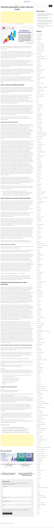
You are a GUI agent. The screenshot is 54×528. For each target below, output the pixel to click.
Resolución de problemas (42, 428)
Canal (38, 85)
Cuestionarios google (41, 151)
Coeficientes (39, 119)
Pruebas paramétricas (41, 401)
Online (38, 361)
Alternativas (39, 39)
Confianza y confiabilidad (42, 134)
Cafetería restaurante (41, 77)
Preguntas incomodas (41, 388)
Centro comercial (40, 96)
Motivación (39, 336)
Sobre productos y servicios (42, 455)
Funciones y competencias (42, 245)
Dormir (38, 180)
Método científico (40, 323)
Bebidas (38, 68)
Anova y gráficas (40, 50)
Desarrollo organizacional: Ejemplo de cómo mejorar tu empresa (25, 464)
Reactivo (38, 409)
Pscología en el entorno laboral (43, 403)
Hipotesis (39, 266)
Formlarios (39, 235)
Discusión (39, 174)
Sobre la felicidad (40, 453)
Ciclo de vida (39, 104)
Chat (38, 98)
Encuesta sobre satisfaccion (42, 197)
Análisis (38, 41)
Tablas (38, 466)
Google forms (39, 258)
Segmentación (40, 436)
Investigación (39, 291)
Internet (38, 289)
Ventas (38, 506)
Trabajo (38, 493)
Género (38, 251)
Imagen (38, 270)
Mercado (39, 321)
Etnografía (39, 218)
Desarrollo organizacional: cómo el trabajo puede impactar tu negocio (15, 428)
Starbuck (39, 464)
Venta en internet (40, 502)
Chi (37, 100)
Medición (39, 314)
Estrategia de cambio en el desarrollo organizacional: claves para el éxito (16, 432)
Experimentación (40, 224)
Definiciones (39, 163)
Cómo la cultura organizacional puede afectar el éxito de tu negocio (9, 464)
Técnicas (38, 472)
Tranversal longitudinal (41, 497)
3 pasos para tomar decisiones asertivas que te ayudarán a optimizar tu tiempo (44, 21)
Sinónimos (39, 441)
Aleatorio (39, 37)
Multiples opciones (40, 342)
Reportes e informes (41, 424)
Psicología (39, 405)
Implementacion (40, 272)
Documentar (39, 178)
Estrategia (39, 211)
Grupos (38, 262)
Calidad (38, 81)
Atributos (39, 62)
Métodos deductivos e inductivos (43, 331)
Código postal (39, 115)
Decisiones (39, 161)
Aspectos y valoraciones (41, 58)
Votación (39, 508)
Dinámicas (39, 172)
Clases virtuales (40, 106)
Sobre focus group (40, 451)
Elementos (39, 190)
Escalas (38, 207)
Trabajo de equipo (40, 495)
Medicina (39, 312)
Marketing (39, 308)
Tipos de (38, 491)
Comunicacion (40, 129)
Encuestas (39, 199)
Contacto (39, 140)
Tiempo (38, 483)
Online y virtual (40, 363)
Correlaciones (39, 142)
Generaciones (39, 247)
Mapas (38, 306)
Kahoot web (39, 296)
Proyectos (39, 399)
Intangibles (39, 287)
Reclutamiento (40, 411)
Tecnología (39, 474)
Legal (8, 523)
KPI (38, 298)
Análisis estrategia (40, 47)
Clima (38, 111)
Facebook (39, 226)
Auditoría (39, 64)
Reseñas (38, 426)
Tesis (38, 479)
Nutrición (39, 354)
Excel (38, 222)
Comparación (39, 123)
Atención (39, 60)
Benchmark (39, 71)
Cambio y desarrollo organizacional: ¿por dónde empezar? (13, 427)
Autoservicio (39, 66)
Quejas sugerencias (41, 407)
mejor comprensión (41, 317)
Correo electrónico (6, 501)
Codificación (39, 113)
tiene (38, 489)
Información (39, 283)
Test (38, 481)
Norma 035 (39, 350)
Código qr (39, 117)
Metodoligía (39, 327)
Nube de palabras (40, 352)
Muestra (38, 340)
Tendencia (39, 478)
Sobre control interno (41, 449)
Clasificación (39, 108)
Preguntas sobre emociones (42, 390)
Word (38, 512)
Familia (38, 230)
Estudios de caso (40, 216)
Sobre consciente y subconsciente (43, 447)
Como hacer (39, 121)
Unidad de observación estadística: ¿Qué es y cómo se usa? (45, 26)
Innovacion (39, 285)
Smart (38, 445)
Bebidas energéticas (41, 69)
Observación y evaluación (42, 359)
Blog (38, 75)
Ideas (38, 268)
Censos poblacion (40, 94)
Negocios (39, 348)
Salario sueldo (40, 432)
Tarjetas (38, 468)
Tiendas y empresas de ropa (42, 487)
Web (3, 505)
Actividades (39, 33)
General (38, 249)
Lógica (38, 302)
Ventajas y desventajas (41, 504)
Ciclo (38, 102)
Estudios (38, 214)
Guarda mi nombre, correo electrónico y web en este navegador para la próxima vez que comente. (16, 511)
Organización (39, 371)
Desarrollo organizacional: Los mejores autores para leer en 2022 (14, 430)
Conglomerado (40, 136)
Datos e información (41, 155)
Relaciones (39, 420)
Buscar (50, 5)
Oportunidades (40, 367)
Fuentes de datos (40, 243)
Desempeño (39, 167)
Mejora (38, 319)
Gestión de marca (40, 254)
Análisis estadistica (40, 45)
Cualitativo (39, 148)
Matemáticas (39, 310)
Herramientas (39, 264)
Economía (39, 182)
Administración (40, 35)
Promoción (39, 396)
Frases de (39, 241)
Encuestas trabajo (40, 201)
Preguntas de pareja (41, 386)
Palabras (38, 373)
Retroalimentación (40, 430)
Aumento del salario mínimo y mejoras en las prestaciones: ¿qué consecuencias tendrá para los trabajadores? (45, 14)
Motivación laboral (40, 338)
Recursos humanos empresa (42, 415)
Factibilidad (39, 228)
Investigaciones (40, 293)
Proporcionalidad (40, 397)
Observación (39, 357)
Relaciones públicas (41, 422)
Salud (38, 434)
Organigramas (40, 369)
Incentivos (39, 275)
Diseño (38, 176)
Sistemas (39, 443)
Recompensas (40, 413)
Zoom (38, 514)
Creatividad (39, 146)
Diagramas (39, 169)
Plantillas (39, 378)
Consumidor (39, 138)
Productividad (40, 394)
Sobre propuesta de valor (42, 457)
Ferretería (39, 232)
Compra (38, 125)
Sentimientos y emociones (42, 439)
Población (39, 380)
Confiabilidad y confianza (42, 132)
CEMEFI (38, 92)
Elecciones (39, 188)
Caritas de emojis (40, 90)
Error (38, 205)
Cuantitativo (39, 150)
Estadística (39, 209)
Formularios (39, 237)
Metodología (39, 329)
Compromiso (39, 127)
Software (39, 462)
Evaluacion (39, 220)
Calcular (38, 79)
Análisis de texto (40, 43)
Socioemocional (40, 460)
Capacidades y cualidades (42, 87)
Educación (39, 184)
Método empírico (40, 325)
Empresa (39, 195)
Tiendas (38, 485)
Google (38, 256)
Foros (38, 239)
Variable (38, 500)
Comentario (5, 486)
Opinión (38, 365)
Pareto (38, 375)
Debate (38, 159)
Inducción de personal (41, 281)
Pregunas (39, 382)
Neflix (38, 346)
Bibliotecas (39, 73)
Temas (38, 476)
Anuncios (39, 52)
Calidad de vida (40, 83)
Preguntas (39, 384)
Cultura (38, 153)
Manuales (39, 304)
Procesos (39, 392)
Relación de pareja (40, 418)
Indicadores (39, 277)
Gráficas (38, 260)
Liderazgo (39, 300)
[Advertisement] (17, 17)
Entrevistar (39, 203)
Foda (38, 233)
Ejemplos (39, 186)
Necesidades (39, 344)
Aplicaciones (39, 54)
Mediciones (39, 315)
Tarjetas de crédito (40, 470)
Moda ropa (39, 333)
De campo (39, 157)
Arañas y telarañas (40, 56)
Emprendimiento (40, 193)
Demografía (39, 165)
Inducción (39, 279)
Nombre (4, 497)
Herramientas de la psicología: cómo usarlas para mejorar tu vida (44, 18)
